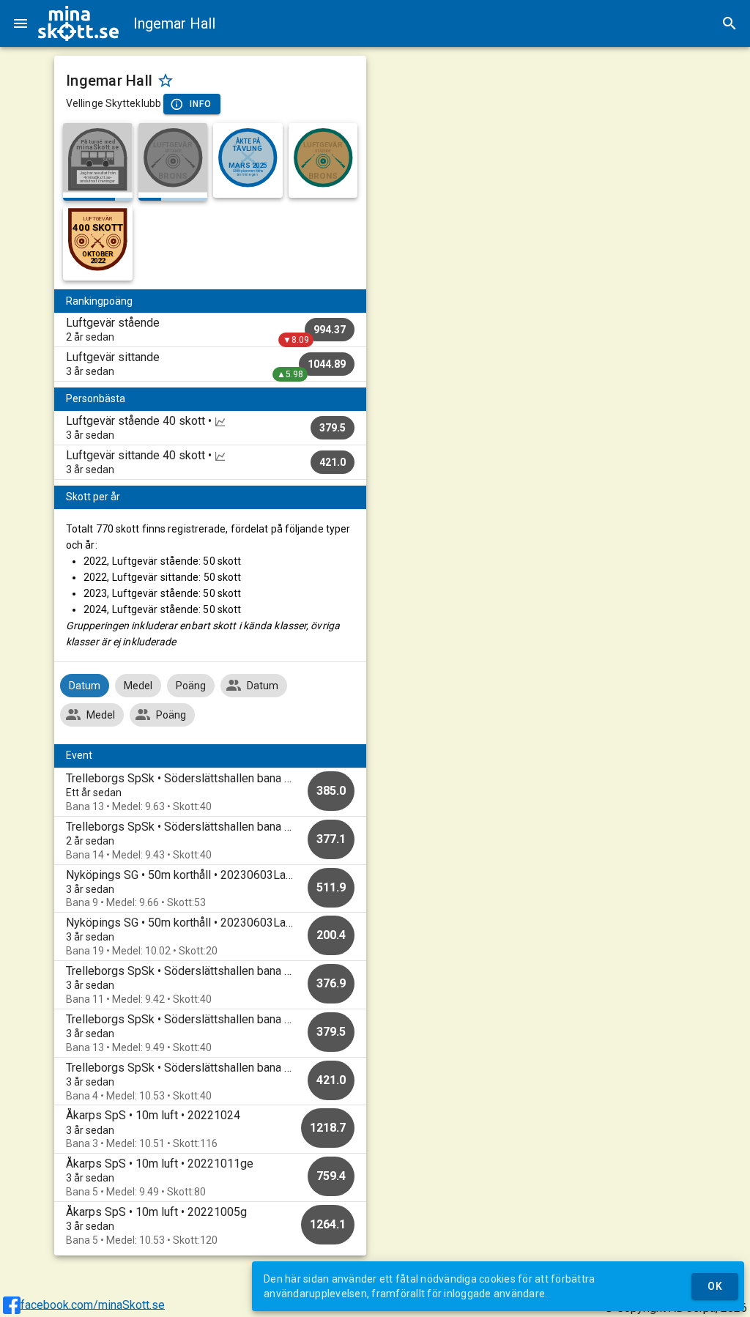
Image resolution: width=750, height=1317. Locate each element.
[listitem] (210, 329)
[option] (210, 792)
